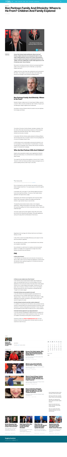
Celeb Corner (20, 1)
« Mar (48, 355)
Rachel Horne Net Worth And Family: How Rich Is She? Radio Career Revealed (54, 405)
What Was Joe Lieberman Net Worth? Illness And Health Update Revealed (55, 400)
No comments (8, 13)
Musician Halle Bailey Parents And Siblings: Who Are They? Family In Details (8, 344)
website (25, 318)
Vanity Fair (33, 182)
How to (27, 1)
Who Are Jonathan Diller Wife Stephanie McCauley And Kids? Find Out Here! (54, 410)
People (16, 1)
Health (24, 1)
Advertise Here (36, 1)
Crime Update (31, 1)
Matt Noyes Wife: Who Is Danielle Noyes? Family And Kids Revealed (55, 396)
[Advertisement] (24, 22)
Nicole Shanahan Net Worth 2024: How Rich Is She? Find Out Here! (55, 393)
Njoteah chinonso (28, 359)
